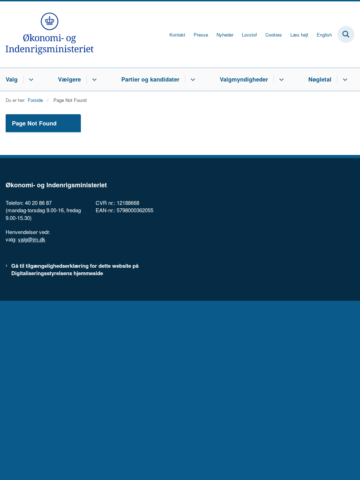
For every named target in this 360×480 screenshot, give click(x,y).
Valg (12, 79)
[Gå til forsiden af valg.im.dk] (47, 34)
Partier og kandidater (150, 79)
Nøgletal (320, 79)
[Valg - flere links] (30, 79)
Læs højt (299, 34)
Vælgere (69, 79)
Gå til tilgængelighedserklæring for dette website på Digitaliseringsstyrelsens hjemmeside (75, 269)
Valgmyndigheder (244, 79)
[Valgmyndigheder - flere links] (280, 79)
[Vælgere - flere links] (93, 79)
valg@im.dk (31, 239)
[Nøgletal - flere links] (344, 79)
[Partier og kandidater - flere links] (192, 79)
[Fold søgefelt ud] (346, 34)
